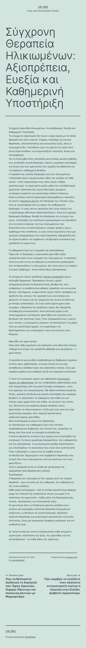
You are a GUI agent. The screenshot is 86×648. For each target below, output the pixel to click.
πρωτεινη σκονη (29, 201)
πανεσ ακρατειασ (53, 276)
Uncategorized (71, 557)
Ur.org (43, 7)
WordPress (30, 637)
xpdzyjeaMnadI (18, 560)
